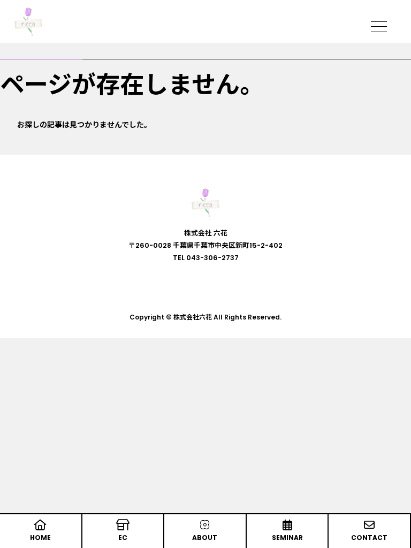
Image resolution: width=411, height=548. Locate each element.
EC (122, 537)
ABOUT (204, 537)
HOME (40, 537)
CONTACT (369, 537)
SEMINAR (287, 537)
